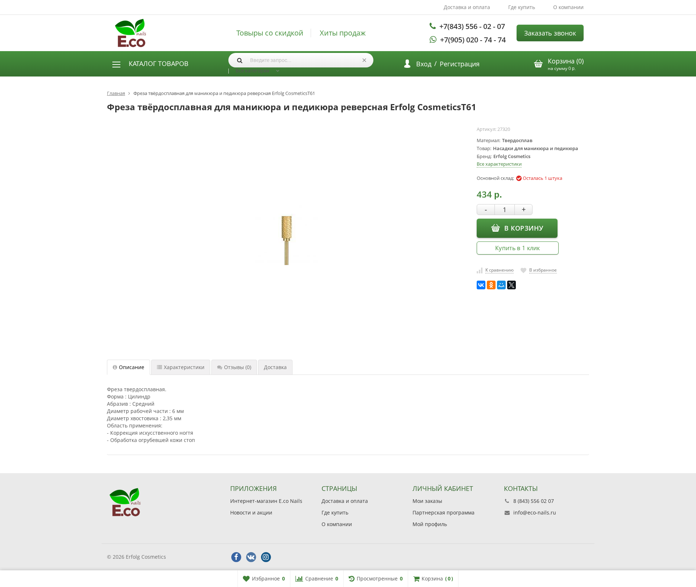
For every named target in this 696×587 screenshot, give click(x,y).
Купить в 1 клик (517, 248)
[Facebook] (236, 557)
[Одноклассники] (491, 285)
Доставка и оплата (467, 7)
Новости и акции (251, 512)
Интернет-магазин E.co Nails (266, 500)
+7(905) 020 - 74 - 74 (473, 40)
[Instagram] (266, 557)
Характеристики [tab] (184, 367)
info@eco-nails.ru (534, 512)
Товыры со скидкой (269, 33)
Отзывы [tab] (237, 367)
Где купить (521, 7)
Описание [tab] (131, 367)
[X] (511, 285)
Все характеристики (499, 164)
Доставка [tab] (275, 367)
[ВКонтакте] (481, 285)
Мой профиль (430, 524)
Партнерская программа (444, 512)
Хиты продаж (343, 33)
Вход (423, 63)
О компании (568, 7)
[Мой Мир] (501, 285)
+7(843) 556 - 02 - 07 (472, 26)
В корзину (523, 228)
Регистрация (460, 63)
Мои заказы (427, 500)
